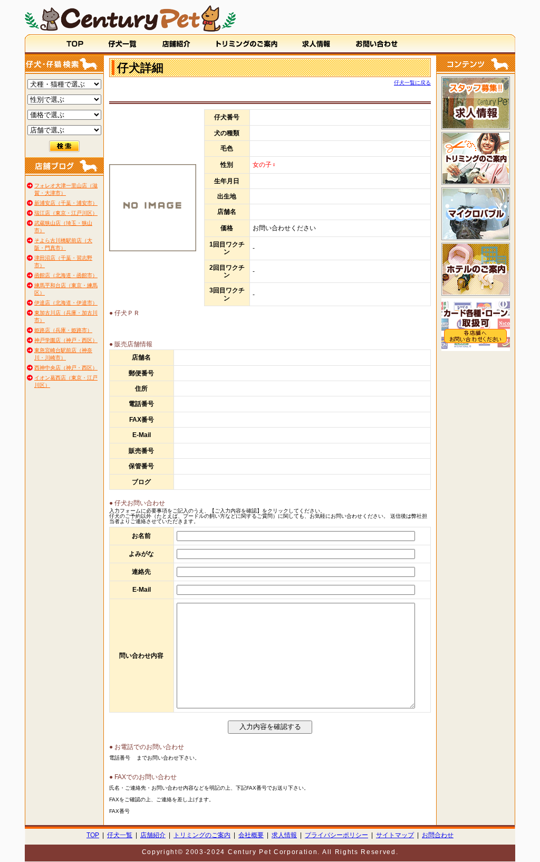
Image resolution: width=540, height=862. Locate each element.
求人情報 (284, 835)
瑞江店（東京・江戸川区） (66, 213)
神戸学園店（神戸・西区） (66, 340)
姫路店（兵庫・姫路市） (63, 330)
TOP (92, 835)
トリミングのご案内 (201, 835)
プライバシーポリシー (336, 835)
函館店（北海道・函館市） (66, 275)
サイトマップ (395, 835)
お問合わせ (438, 835)
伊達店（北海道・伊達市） (66, 303)
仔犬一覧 (119, 835)
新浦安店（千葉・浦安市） (66, 203)
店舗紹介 (153, 835)
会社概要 (251, 835)
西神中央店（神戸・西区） (66, 368)
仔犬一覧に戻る (412, 83)
